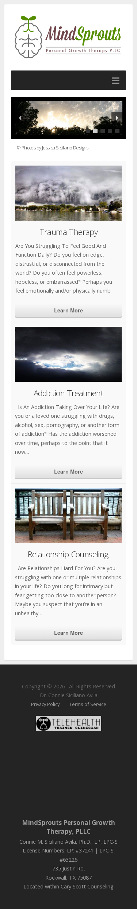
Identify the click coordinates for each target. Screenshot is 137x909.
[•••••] (68, 118)
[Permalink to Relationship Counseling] (68, 515)
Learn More (68, 310)
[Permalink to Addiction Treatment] (68, 354)
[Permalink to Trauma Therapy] (68, 193)
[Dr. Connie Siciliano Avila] (68, 37)
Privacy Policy (45, 704)
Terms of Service (87, 704)
